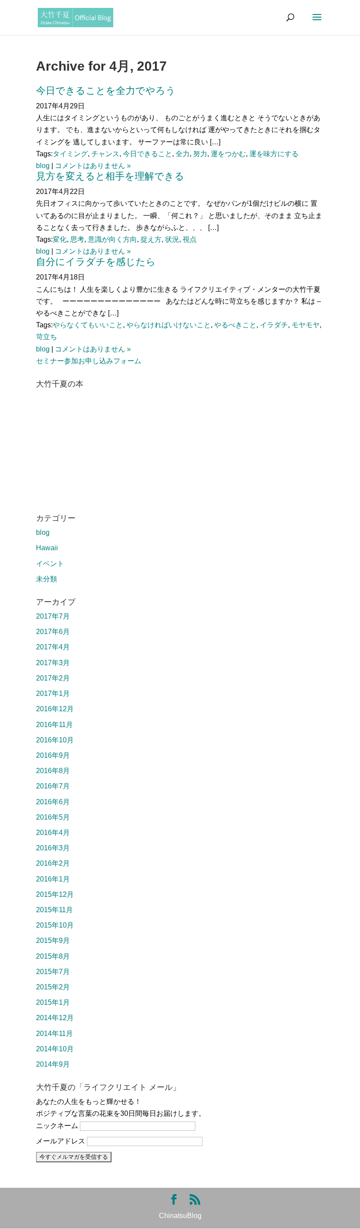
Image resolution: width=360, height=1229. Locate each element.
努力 (200, 154)
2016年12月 (55, 709)
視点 (190, 239)
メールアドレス (60, 1141)
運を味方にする (274, 154)
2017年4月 (53, 647)
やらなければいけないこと (168, 325)
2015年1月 (53, 1002)
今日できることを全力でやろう (106, 90)
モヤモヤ (306, 325)
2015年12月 (55, 894)
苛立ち (46, 336)
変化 (60, 239)
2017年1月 (53, 693)
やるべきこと (235, 325)
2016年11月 (54, 724)
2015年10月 (55, 925)
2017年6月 (53, 631)
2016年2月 (53, 863)
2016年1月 (53, 879)
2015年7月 (53, 971)
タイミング (70, 154)
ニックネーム (57, 1125)
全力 (183, 154)
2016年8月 (53, 770)
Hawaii (47, 548)
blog (43, 165)
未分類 (46, 579)
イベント (50, 563)
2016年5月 (53, 817)
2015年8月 (53, 956)
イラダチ (274, 325)
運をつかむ (228, 154)
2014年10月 (55, 1049)
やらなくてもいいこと (88, 325)
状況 (172, 239)
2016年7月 (53, 786)
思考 (77, 239)
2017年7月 (53, 616)
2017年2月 (53, 678)
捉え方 (151, 239)
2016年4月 (53, 832)
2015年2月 (53, 987)
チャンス (105, 154)
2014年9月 (53, 1064)
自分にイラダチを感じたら (96, 261)
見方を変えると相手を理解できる (110, 176)
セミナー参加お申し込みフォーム (88, 361)
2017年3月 (53, 662)
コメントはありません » (93, 165)
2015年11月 (54, 910)
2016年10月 (55, 740)
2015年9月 (53, 940)
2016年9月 (53, 755)
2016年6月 (53, 802)
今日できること (147, 154)
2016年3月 (53, 848)
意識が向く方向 (112, 239)
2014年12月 (55, 1017)
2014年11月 (54, 1033)
